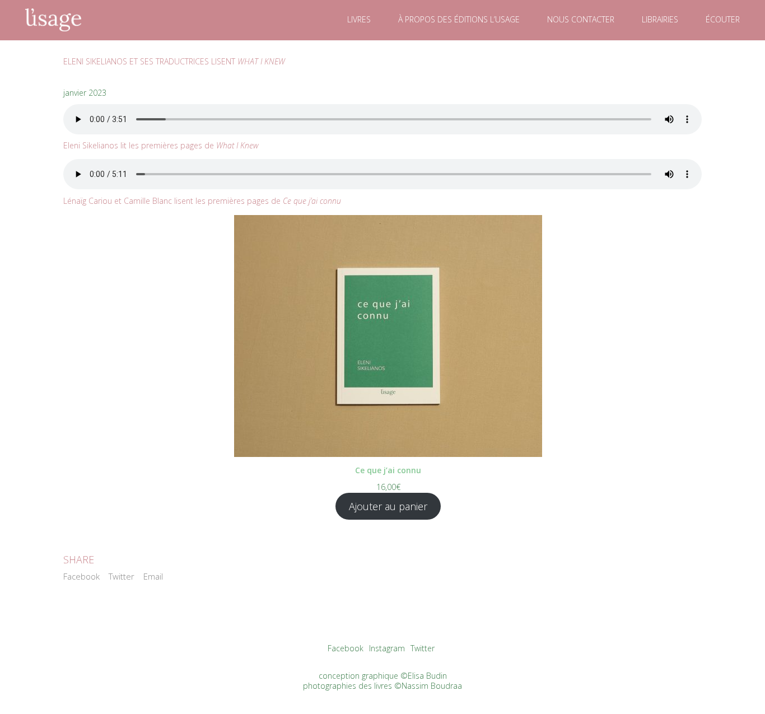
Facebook (81, 576)
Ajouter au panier (388, 506)
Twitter (121, 576)
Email (153, 576)
